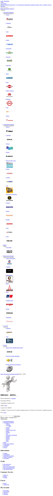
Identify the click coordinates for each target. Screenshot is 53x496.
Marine (4, 245)
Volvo (7, 441)
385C (10, 426)
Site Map (5, 477)
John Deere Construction (11, 435)
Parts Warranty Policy (8, 469)
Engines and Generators (8, 256)
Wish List (5, 493)
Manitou (8, 438)
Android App (6, 484)
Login (2, 1)
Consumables (6, 445)
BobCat (7, 423)
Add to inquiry (17, 416)
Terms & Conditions (7, 457)
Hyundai (8, 432)
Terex (7, 440)
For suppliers (6, 458)
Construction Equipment (8, 124)
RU (3, 2)
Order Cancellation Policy (9, 468)
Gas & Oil (5, 325)
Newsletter (5, 494)
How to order (6, 465)
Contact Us (5, 475)
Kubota (7, 437)
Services (5, 345)
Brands (4, 483)
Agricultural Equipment (8, 12)
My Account (6, 490)
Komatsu (8, 436)
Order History (6, 491)
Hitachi (7, 431)
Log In (5, 405)
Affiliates (5, 453)
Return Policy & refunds (8, 455)
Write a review (4, 418)
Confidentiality (6, 454)
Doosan (7, 427)
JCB (7, 433)
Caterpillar (8, 425)
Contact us (12, 8)
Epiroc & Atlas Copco (11, 430)
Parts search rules (7, 464)
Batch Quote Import (5, 8)
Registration (6, 1)
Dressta (7, 428)
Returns (5, 476)
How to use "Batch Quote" (9, 466)
